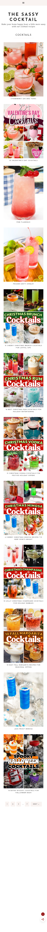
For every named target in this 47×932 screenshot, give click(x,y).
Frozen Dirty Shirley (23, 284)
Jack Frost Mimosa (23, 729)
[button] (23, 3)
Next (36, 804)
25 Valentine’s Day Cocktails (23, 160)
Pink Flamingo (23, 222)
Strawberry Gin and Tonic (23, 98)
